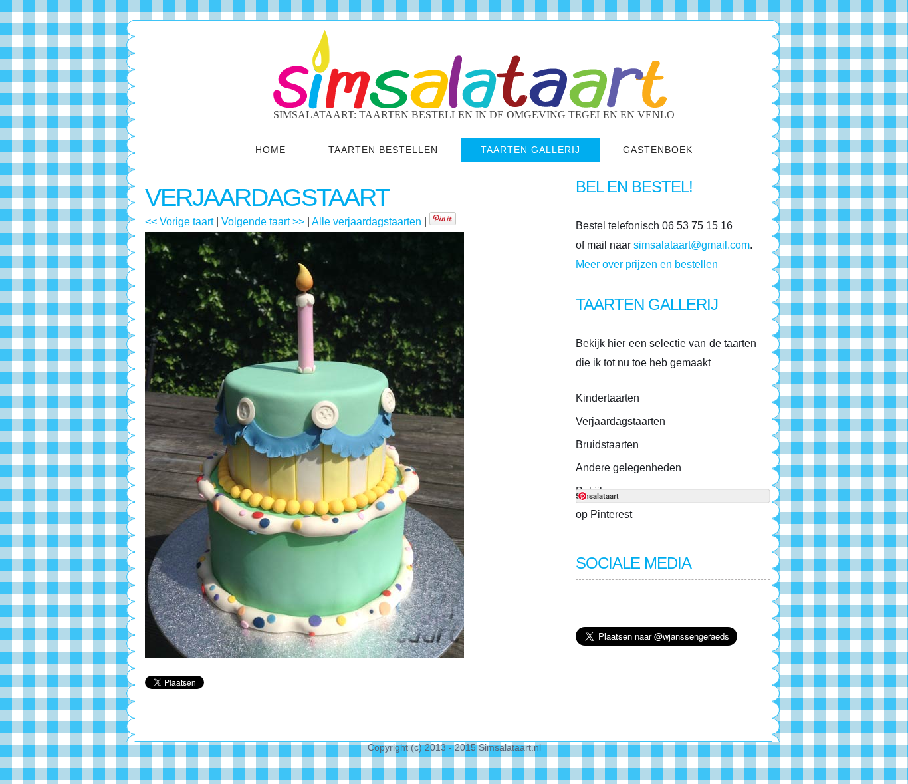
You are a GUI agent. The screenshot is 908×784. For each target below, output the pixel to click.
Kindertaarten (607, 398)
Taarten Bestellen (383, 149)
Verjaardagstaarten (620, 421)
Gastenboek (658, 149)
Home (270, 149)
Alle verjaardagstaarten (366, 221)
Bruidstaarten (607, 444)
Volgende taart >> (262, 221)
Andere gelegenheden (628, 467)
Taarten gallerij (530, 149)
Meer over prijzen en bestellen (647, 264)
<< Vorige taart (179, 221)
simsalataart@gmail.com (691, 245)
